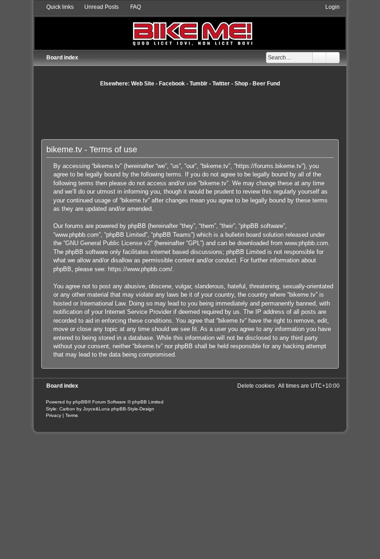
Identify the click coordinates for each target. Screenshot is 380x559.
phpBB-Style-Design (132, 408)
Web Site (142, 83)
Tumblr (199, 83)
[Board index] (189, 26)
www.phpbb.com (306, 243)
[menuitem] (97, 7)
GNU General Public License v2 (108, 243)
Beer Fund (266, 83)
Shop (241, 83)
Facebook (172, 83)
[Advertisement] (210, 113)
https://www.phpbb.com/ (140, 269)
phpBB (80, 401)
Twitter (221, 83)
